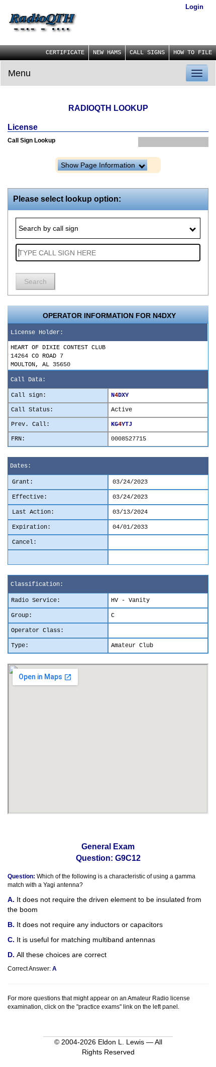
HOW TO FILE (192, 52)
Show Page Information (99, 165)
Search (35, 281)
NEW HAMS (107, 52)
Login (194, 7)
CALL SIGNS (147, 52)
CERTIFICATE (65, 52)
